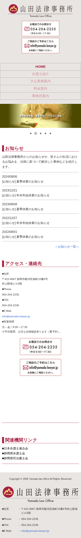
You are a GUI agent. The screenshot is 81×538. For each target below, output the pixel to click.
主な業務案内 (40, 81)
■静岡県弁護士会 (13, 453)
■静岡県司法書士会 (15, 458)
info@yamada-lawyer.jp (16, 316)
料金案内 (40, 88)
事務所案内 (40, 96)
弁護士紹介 (40, 74)
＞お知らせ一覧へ (67, 246)
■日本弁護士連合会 (15, 448)
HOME (40, 66)
